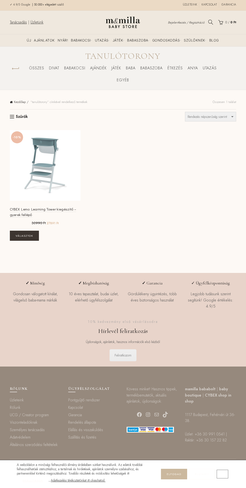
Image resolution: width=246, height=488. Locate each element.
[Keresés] (211, 22)
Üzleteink (190, 4)
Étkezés (175, 68)
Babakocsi (81, 40)
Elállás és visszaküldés (85, 430)
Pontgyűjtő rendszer (84, 400)
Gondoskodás (166, 40)
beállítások (33, 480)
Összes (36, 68)
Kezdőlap (20, 102)
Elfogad (174, 474)
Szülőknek (194, 40)
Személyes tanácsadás (27, 430)
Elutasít (202, 474)
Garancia (228, 4)
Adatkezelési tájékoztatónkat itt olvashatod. (78, 480)
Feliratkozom (123, 355)
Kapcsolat (209, 4)
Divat (54, 68)
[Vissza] (16, 68)
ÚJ (29, 40)
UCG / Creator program (29, 415)
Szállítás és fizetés (82, 437)
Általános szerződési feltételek (34, 444)
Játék (118, 40)
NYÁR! (63, 40)
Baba (130, 68)
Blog (214, 40)
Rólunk (15, 407)
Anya (193, 68)
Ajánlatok (44, 40)
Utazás (102, 40)
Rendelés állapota (82, 422)
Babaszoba (137, 40)
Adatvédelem (20, 437)
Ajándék (98, 68)
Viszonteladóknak (23, 422)
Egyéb (123, 80)
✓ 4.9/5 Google (20, 4)
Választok (24, 236)
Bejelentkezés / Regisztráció (186, 22)
